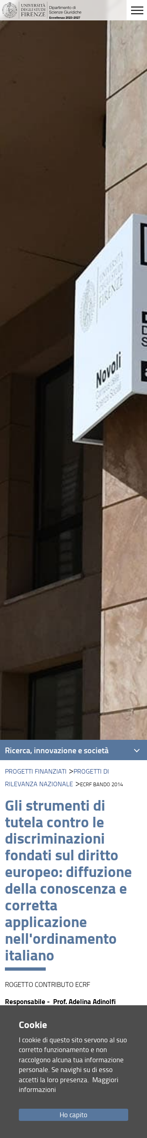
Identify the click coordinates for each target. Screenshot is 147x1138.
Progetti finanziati (36, 771)
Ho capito (73, 1114)
